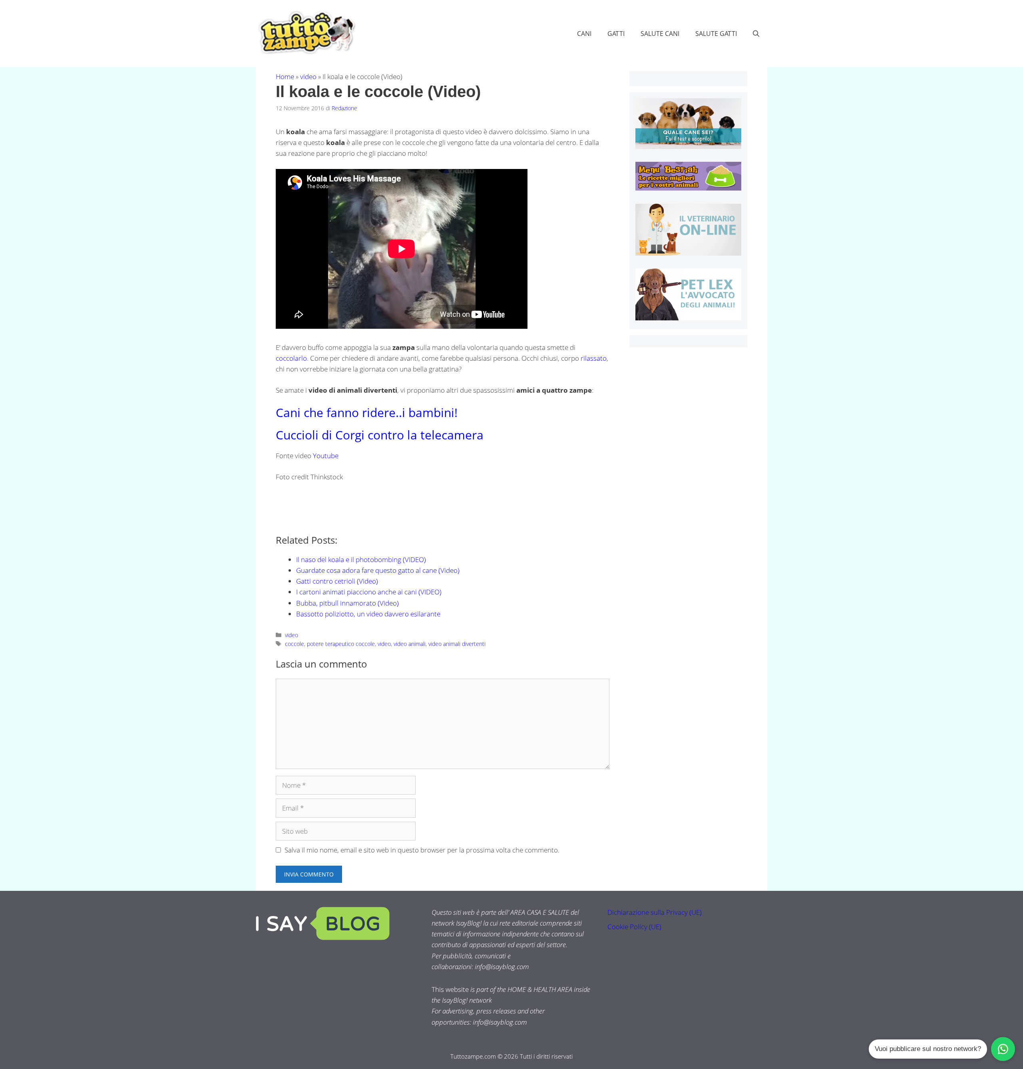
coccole (294, 644)
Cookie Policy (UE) (634, 926)
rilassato (594, 358)
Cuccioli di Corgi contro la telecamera (380, 435)
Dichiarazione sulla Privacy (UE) (654, 912)
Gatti (616, 33)
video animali (410, 644)
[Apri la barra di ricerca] (756, 34)
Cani (584, 33)
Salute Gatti (716, 33)
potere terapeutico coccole (341, 644)
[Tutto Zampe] (306, 32)
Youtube (325, 455)
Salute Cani (660, 33)
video (308, 76)
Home (285, 76)
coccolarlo (291, 358)
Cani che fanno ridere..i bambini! (367, 412)
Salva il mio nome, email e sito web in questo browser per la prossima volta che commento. (422, 849)
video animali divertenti (457, 644)
